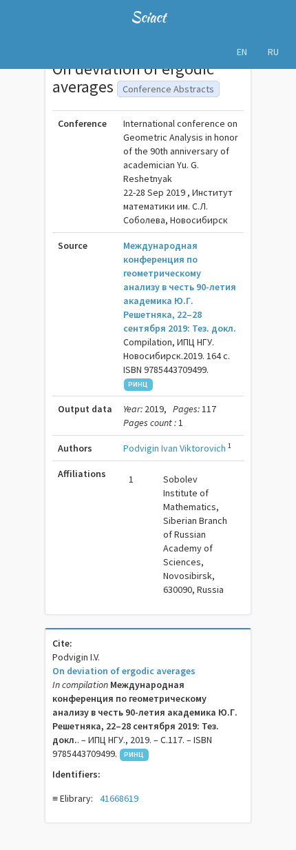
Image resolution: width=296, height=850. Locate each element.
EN (242, 51)
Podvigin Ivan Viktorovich (174, 448)
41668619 (119, 798)
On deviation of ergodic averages (123, 671)
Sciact (148, 17)
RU (273, 51)
